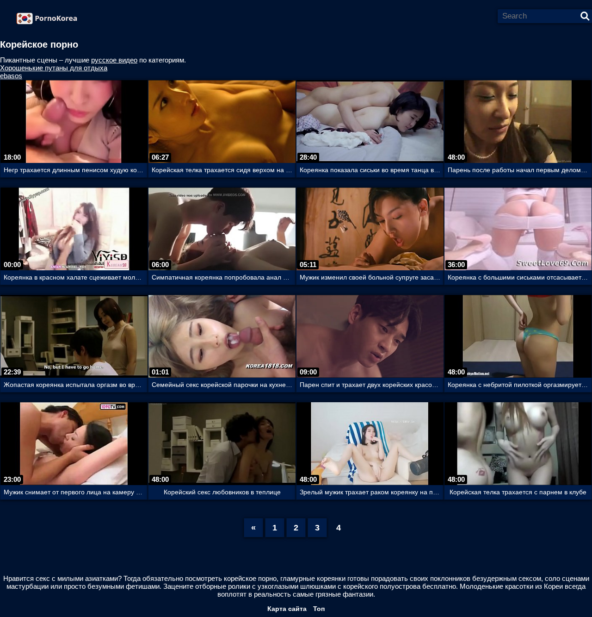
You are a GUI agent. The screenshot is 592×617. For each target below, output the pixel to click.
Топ (319, 608)
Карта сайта (287, 608)
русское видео (114, 60)
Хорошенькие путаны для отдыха (53, 68)
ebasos (11, 76)
